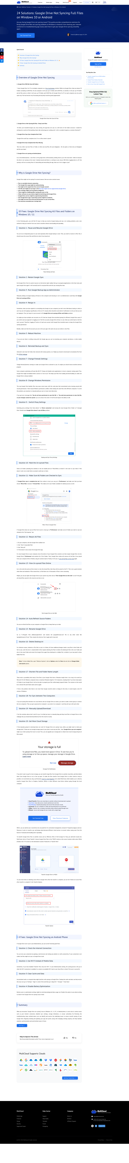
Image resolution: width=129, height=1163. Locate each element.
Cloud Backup (32, 804)
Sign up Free (98, 64)
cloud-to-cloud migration (48, 779)
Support (75, 2)
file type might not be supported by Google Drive (52, 188)
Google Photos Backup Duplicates (95, 80)
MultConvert (66, 2)
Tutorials (45, 1121)
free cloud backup (50, 88)
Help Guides (46, 1118)
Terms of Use (109, 1140)
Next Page (21, 1025)
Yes (67, 1038)
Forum (44, 1123)
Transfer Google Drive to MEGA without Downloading (96, 77)
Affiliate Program (71, 1121)
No (75, 1038)
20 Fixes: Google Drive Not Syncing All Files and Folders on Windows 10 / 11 (39, 60)
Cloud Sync (31, 803)
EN (96, 2)
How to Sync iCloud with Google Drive (96, 84)
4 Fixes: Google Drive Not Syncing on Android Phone (33, 63)
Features (40, 2)
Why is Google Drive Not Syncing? (28, 58)
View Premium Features (60, 818)
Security (19, 1123)
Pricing (57, 2)
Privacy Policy (101, 1140)
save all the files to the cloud (66, 559)
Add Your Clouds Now (69, 1078)
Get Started (86, 2)
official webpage (23, 354)
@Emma (77, 34)
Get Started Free (25, 35)
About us (69, 1116)
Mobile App (19, 1116)
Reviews (69, 1118)
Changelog (45, 1126)
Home (19, 7)
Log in (80, 2)
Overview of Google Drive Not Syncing (29, 55)
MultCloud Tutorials (26, 7)
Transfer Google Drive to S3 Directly (96, 82)
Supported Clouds (21, 1126)
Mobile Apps (49, 2)
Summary (22, 65)
